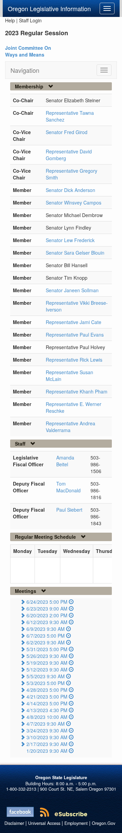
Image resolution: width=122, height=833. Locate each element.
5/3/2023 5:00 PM (45, 683)
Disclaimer (14, 823)
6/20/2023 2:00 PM (46, 615)
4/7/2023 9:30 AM (45, 723)
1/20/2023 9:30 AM (46, 750)
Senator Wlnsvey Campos (73, 202)
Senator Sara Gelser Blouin (75, 252)
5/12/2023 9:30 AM (46, 669)
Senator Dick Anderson (70, 190)
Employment (76, 823)
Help (10, 20)
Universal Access (44, 823)
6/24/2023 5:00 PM (46, 601)
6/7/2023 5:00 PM (45, 635)
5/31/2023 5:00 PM (46, 649)
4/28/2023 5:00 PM (46, 689)
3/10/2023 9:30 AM (46, 737)
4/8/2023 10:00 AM (46, 716)
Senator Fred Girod (66, 132)
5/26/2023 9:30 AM (46, 656)
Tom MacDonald (68, 487)
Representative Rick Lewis (74, 359)
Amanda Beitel (65, 461)
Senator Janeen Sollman (72, 290)
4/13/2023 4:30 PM (46, 710)
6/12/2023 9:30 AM (46, 622)
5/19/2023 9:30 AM (46, 662)
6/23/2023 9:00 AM (46, 608)
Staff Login (30, 20)
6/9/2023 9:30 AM (45, 628)
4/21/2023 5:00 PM (46, 696)
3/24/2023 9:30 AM (46, 730)
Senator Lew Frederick (70, 240)
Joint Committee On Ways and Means (28, 51)
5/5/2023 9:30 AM (45, 676)
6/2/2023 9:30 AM (45, 642)
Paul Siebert (69, 509)
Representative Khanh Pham (76, 391)
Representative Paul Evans (75, 334)
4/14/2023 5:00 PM (46, 703)
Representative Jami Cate (73, 322)
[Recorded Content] (71, 601)
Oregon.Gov (103, 823)
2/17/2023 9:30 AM (46, 744)
